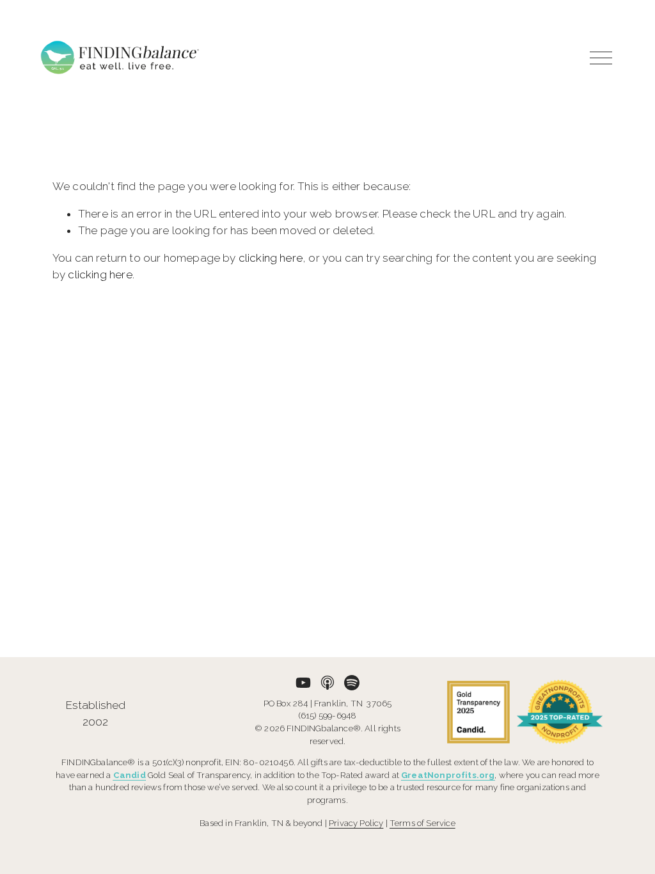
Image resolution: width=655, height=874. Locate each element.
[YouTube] (303, 682)
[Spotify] (351, 682)
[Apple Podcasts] (327, 682)
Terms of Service (422, 823)
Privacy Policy (356, 823)
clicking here (271, 257)
